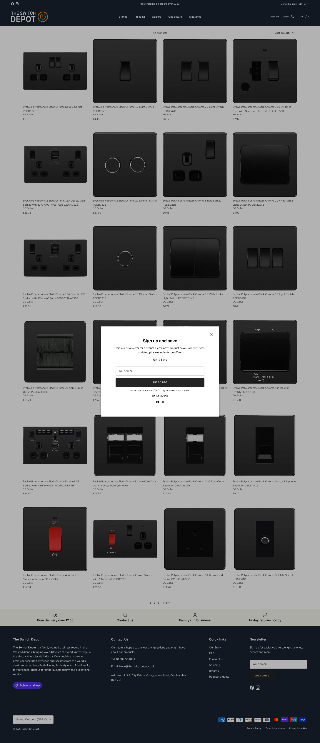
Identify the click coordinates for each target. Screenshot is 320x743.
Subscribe (159, 382)
